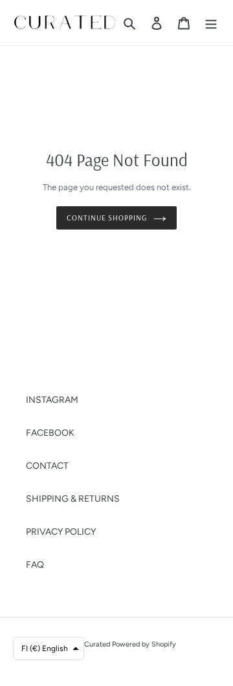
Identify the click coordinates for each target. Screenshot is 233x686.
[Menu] (211, 22)
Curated (97, 644)
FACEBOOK (50, 432)
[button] (48, 648)
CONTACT (47, 465)
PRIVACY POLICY (61, 531)
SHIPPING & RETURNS (73, 498)
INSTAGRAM (52, 399)
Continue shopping (107, 217)
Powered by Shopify (144, 644)
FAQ (35, 564)
